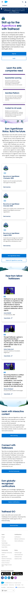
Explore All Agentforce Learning (14, 260)
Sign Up (14, 53)
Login (14, 58)
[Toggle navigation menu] (25, 5)
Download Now (14, 525)
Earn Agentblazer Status (14, 255)
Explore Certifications (14, 502)
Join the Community (14, 471)
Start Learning (14, 435)
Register (14, 10)
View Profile (7, 318)
